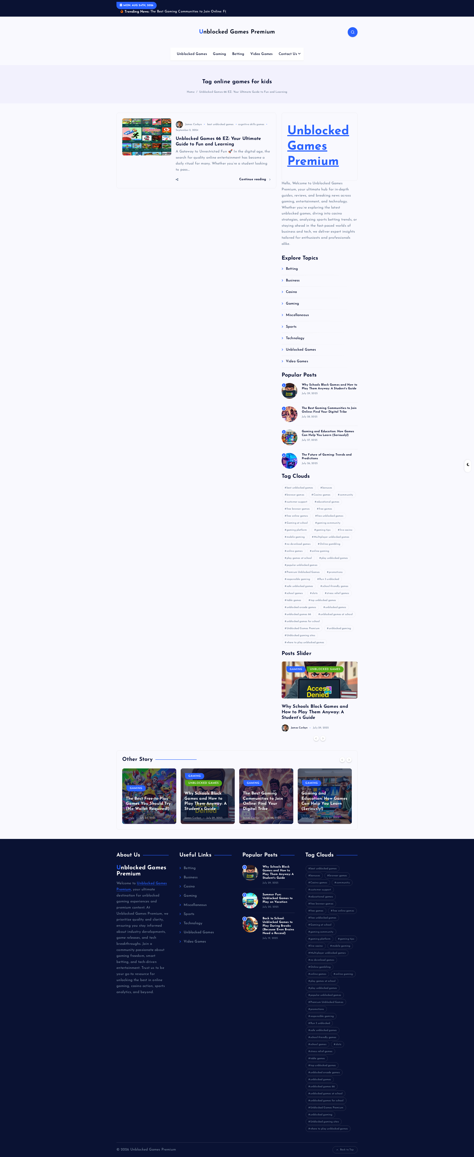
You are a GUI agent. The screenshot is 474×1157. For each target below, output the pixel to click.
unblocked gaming (340, 628)
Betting (238, 54)
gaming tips (323, 530)
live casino (346, 530)
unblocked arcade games (301, 607)
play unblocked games (334, 558)
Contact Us (288, 54)
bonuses (327, 487)
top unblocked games (323, 600)
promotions (336, 572)
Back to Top (347, 1149)
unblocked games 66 (299, 614)
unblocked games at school (336, 614)
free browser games (298, 509)
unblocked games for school (303, 621)
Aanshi (130, 818)
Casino (291, 292)
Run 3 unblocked (329, 579)
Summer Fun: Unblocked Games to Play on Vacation (278, 898)
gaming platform (297, 530)
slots (315, 593)
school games (295, 593)
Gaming (219, 54)
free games (325, 509)
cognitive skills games (251, 124)
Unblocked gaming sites (301, 635)
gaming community (328, 523)
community (346, 494)
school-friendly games (335, 586)
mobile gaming (296, 537)
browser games (295, 494)
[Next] (323, 738)
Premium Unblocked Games (303, 572)
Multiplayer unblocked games (331, 537)
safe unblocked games (300, 586)
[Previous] (316, 738)
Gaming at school (297, 523)
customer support (297, 502)
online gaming (320, 551)
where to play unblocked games (305, 642)
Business (293, 280)
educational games (328, 502)
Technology (295, 338)
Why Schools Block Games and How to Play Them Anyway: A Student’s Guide (315, 712)
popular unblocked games (302, 565)
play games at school (299, 558)
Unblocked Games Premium (318, 146)
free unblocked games (330, 516)
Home (191, 92)
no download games (299, 544)
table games (294, 600)
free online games (297, 516)
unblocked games (335, 607)
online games (295, 551)
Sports (291, 327)
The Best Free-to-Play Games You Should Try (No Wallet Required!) (148, 804)
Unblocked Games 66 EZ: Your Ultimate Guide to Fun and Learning (243, 92)
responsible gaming (298, 579)
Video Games (261, 54)
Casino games (321, 494)
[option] (320, 696)
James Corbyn (193, 124)
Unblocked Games (192, 54)
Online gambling (330, 544)
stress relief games (338, 593)
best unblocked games (220, 124)
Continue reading (253, 179)
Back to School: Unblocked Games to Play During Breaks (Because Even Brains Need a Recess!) (278, 926)
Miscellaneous (297, 315)
